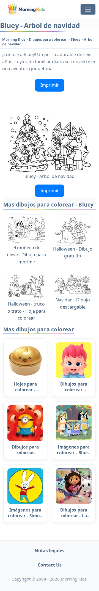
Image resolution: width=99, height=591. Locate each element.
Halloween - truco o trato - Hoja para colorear (26, 311)
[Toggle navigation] (88, 9)
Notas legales (49, 551)
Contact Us (50, 565)
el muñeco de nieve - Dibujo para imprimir (26, 254)
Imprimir (49, 85)
